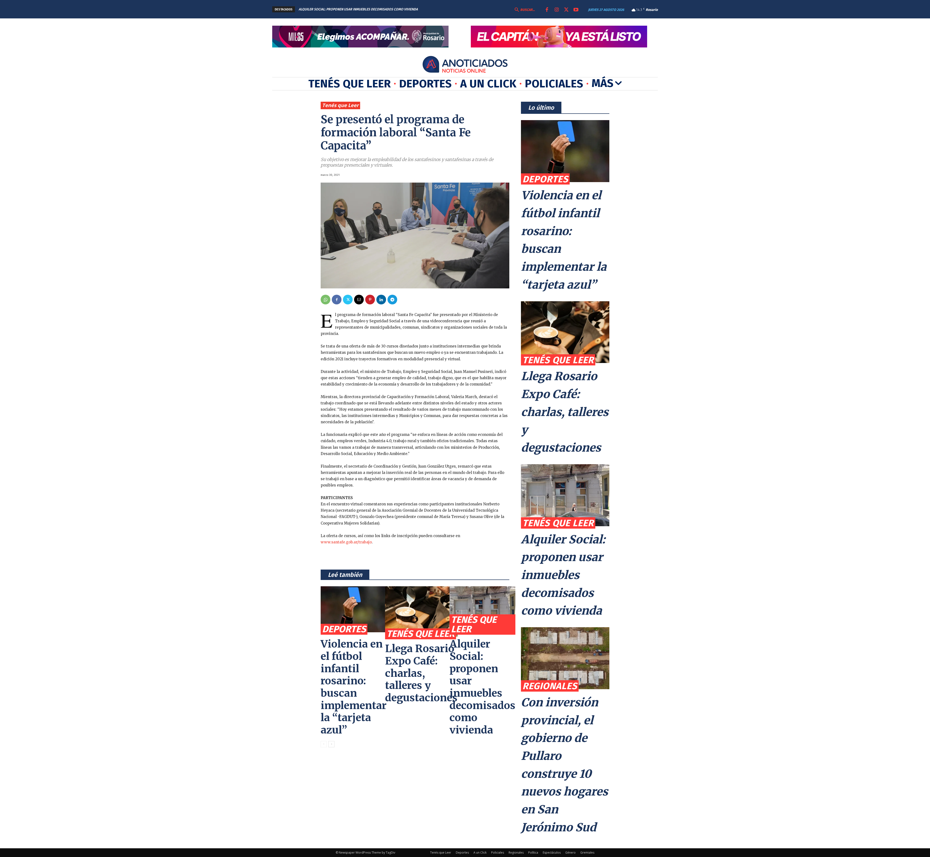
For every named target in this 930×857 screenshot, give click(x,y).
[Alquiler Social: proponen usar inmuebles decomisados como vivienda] (482, 609)
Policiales (497, 852)
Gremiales (587, 852)
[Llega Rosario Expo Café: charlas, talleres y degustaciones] (421, 611)
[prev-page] (324, 744)
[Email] (359, 299)
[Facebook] (547, 10)
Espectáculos (552, 852)
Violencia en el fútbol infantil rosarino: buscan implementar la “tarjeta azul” (354, 686)
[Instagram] (556, 10)
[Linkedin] (381, 299)
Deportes (344, 629)
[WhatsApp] (325, 299)
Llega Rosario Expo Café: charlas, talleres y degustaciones (421, 673)
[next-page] (331, 744)
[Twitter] (566, 10)
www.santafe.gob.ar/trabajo (346, 542)
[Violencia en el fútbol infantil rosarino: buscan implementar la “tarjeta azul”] (354, 609)
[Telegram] (392, 299)
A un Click (480, 852)
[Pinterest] (370, 299)
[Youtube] (576, 10)
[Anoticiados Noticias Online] (465, 65)
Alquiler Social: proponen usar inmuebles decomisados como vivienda (482, 686)
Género (570, 852)
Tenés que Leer (340, 105)
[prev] (444, 9)
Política (533, 852)
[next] (452, 9)
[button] (524, 10)
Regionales (549, 685)
